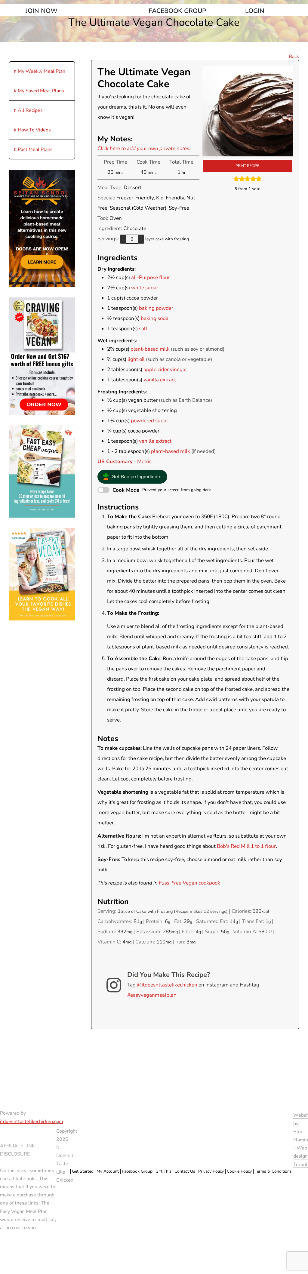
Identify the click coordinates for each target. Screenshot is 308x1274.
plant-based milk (150, 349)
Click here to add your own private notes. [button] (143, 148)
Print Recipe (247, 165)
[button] (132, 477)
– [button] (123, 238)
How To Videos (34, 130)
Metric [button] (144, 461)
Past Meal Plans (35, 149)
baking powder (156, 308)
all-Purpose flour (150, 277)
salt (143, 328)
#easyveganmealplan (152, 995)
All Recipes (30, 110)
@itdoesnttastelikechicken (167, 984)
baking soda (154, 318)
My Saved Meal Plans (41, 91)
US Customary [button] (115, 461)
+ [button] (141, 238)
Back (294, 56)
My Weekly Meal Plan (41, 71)
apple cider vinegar (165, 369)
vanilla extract (159, 379)
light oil (136, 359)
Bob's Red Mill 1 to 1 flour (246, 846)
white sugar (144, 287)
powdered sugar (149, 420)
